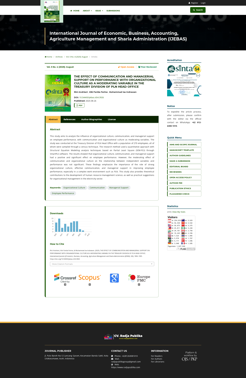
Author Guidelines (180, 155)
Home (76, 11)
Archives (59, 56)
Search (199, 10)
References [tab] (69, 119)
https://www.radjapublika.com (125, 367)
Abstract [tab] (53, 119)
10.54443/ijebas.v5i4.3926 (91, 97)
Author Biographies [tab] (91, 119)
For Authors (156, 358)
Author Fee (176, 183)
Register (194, 3)
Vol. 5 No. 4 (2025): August (77, 56)
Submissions (113, 11)
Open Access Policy (181, 177)
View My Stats (178, 211)
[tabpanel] (102, 161)
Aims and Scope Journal (183, 144)
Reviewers (176, 172)
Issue (98, 11)
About (86, 11)
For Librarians (157, 361)
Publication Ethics (180, 188)
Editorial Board (179, 166)
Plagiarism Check (179, 194)
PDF (80, 105)
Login (203, 3)
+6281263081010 (130, 356)
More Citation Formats (62, 264)
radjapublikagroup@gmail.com (126, 361)
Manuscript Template (182, 150)
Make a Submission (180, 161)
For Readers (156, 356)
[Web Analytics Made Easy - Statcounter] (169, 211)
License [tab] (112, 119)
